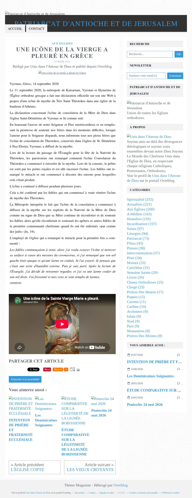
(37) (143, 253)
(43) (135, 243)
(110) (139, 219)
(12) (136, 297)
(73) (138, 238)
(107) (142, 224)
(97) (135, 229)
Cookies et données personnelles (143, 492)
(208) (140, 209)
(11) (136, 302)
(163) (139, 214)
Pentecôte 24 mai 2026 (145, 404)
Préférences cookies (171, 492)
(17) (145, 292)
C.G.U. (122, 492)
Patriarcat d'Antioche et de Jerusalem (96, 23)
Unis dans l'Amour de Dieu (38, 492)
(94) (137, 233)
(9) (137, 311)
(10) (136, 306)
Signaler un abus (107, 492)
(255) (140, 199)
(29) (142, 272)
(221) (139, 204)
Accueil (15, 28)
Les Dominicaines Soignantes (150, 376)
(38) (136, 248)
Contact (36, 28)
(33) (136, 263)
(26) (135, 277)
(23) (135, 287)
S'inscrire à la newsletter (25, 379)
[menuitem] (15, 28)
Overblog (120, 485)
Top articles (80, 492)
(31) (138, 267)
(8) (138, 331)
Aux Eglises (62, 43)
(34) (134, 258)
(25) (145, 282)
